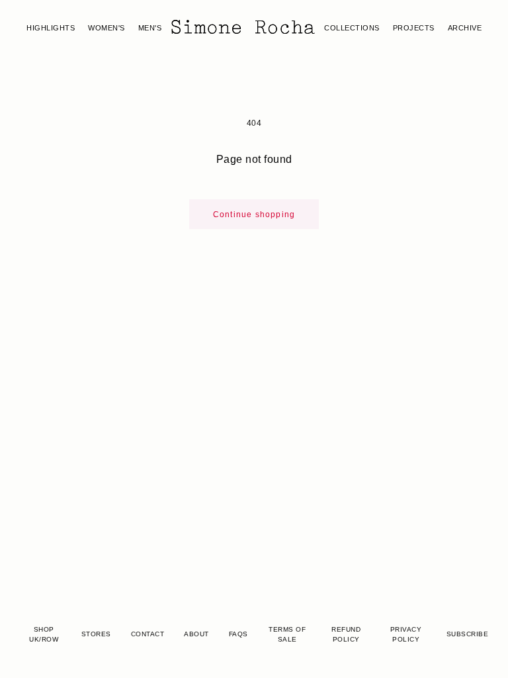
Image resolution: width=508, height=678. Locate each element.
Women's (106, 28)
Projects (414, 28)
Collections (352, 28)
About (196, 634)
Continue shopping (254, 214)
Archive (465, 28)
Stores (96, 634)
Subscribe (467, 634)
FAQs (238, 634)
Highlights (50, 28)
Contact (148, 634)
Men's (150, 28)
